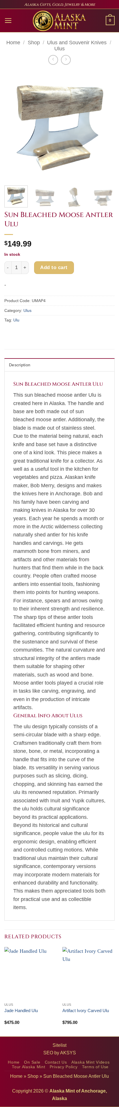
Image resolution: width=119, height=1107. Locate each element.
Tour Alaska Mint (28, 1067)
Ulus (59, 49)
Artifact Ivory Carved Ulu (85, 1010)
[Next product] (53, 60)
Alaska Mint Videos (90, 1062)
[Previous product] (66, 60)
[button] (8, 20)
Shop (34, 42)
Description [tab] (19, 365)
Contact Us (56, 1062)
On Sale (32, 1062)
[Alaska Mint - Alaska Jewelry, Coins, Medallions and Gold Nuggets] (59, 21)
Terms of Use (95, 1067)
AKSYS (68, 1052)
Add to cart (54, 267)
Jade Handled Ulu (21, 1010)
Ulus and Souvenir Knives (77, 42)
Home (13, 42)
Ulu (16, 320)
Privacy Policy (64, 1067)
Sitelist (59, 1045)
